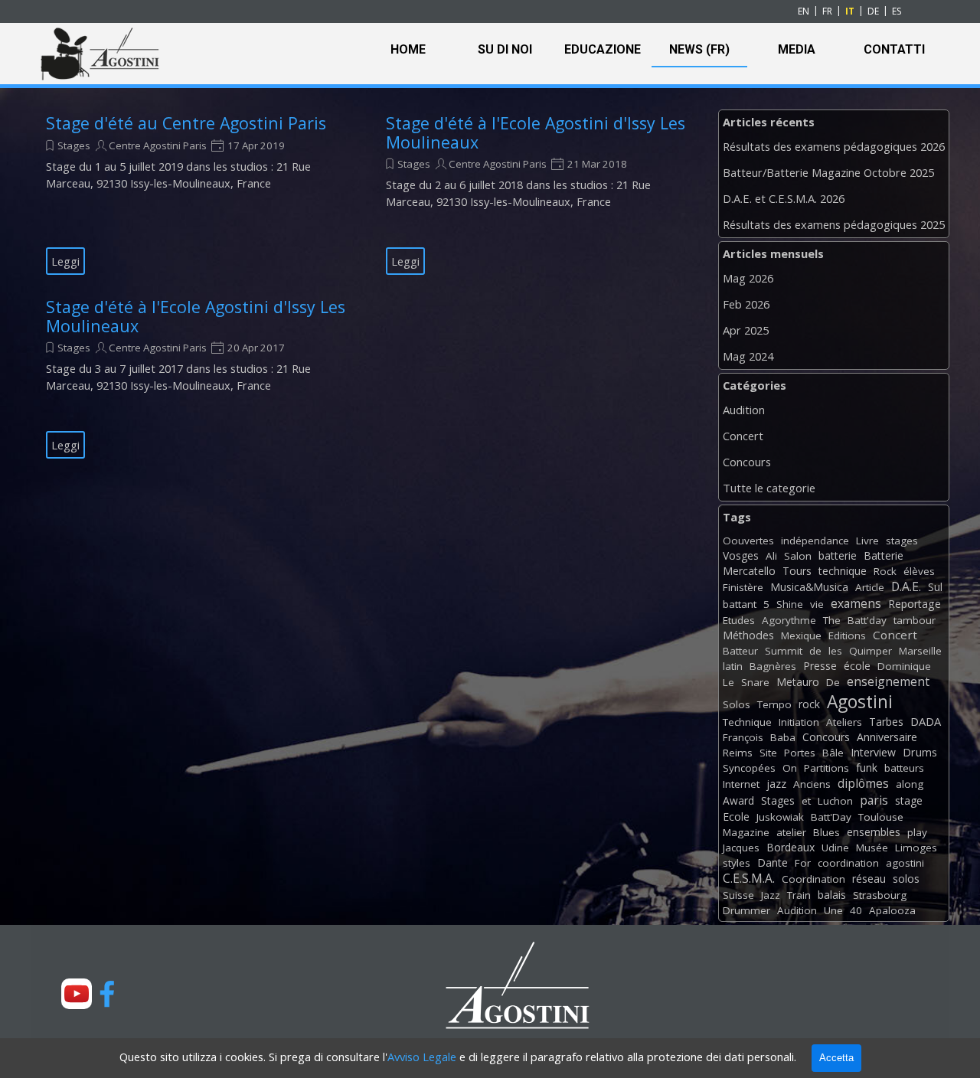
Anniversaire (887, 737)
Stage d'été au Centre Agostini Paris (186, 123)
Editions (847, 635)
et (806, 801)
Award (738, 800)
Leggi (65, 261)
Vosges (741, 555)
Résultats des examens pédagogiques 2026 (834, 146)
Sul (935, 587)
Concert (743, 435)
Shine (789, 604)
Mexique (801, 635)
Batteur (740, 651)
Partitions (826, 768)
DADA (925, 721)
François (743, 737)
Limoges (916, 847)
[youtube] (76, 993)
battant (739, 604)
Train (799, 895)
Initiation (799, 722)
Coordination (813, 879)
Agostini (860, 702)
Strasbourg (879, 895)
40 (856, 910)
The (832, 620)
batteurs (904, 768)
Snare (755, 682)
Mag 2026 (748, 278)
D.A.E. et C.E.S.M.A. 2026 (783, 198)
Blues (826, 832)
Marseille (920, 651)
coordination (848, 863)
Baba (782, 737)
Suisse (738, 895)
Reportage (914, 603)
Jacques (741, 847)
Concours (747, 461)
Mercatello (749, 571)
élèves (919, 571)
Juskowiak (780, 817)
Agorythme (789, 620)
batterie (837, 555)
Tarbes (886, 721)
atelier (791, 832)
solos (906, 878)
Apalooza (892, 910)
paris (874, 800)
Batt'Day (831, 817)
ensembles (873, 832)
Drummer (746, 910)
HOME (408, 49)
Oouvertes (748, 540)
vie (817, 604)
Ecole (736, 816)
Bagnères (773, 666)
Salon (798, 556)
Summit (783, 651)
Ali (771, 556)
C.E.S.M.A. (749, 878)
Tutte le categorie (769, 487)
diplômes (863, 783)
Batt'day (867, 620)
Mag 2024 (748, 356)
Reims (738, 753)
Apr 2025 (746, 330)
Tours (797, 571)
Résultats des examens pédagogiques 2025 (834, 224)
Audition (744, 409)
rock (809, 704)
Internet (741, 784)
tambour (914, 620)
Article (869, 587)
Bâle (833, 753)
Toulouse (880, 817)
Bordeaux (790, 847)
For (803, 863)
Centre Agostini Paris (158, 145)
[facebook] (107, 993)
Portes (799, 753)
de (815, 651)
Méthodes (748, 635)
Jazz (770, 895)
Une (833, 910)
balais (832, 894)
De (833, 682)
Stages (73, 145)
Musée (872, 847)
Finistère (743, 587)
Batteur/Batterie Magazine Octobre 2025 (828, 172)
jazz (776, 783)
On (789, 768)
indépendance (815, 540)
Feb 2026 (746, 304)
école (857, 665)
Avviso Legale (421, 1056)
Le (728, 682)
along (909, 784)
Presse (820, 665)
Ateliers (844, 722)
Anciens (812, 784)
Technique (747, 722)
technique (842, 571)
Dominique (904, 666)
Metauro (797, 682)
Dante (772, 862)
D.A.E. (906, 586)
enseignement (888, 681)
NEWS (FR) (699, 49)
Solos (736, 704)
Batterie (883, 555)
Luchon (835, 801)
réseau (869, 878)
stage (909, 800)
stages (902, 540)
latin (733, 666)
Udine (835, 847)
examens (856, 603)
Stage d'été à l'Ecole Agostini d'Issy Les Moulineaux (535, 132)
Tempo (774, 704)
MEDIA (796, 49)
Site (768, 753)
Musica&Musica (809, 587)
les (835, 651)
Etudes (739, 620)
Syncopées (749, 768)
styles (736, 863)
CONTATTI (894, 49)
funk (866, 767)
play (917, 832)
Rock (885, 571)
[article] (197, 194)
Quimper (870, 651)
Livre (867, 540)
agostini (905, 863)
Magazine (746, 832)
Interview (873, 752)
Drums (920, 752)
